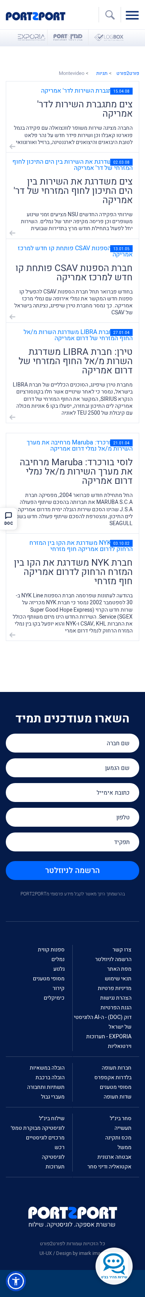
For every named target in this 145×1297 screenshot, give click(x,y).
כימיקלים (54, 998)
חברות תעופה (116, 1068)
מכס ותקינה (118, 1138)
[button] (16, 1281)
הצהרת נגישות (115, 998)
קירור (59, 988)
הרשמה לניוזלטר (72, 870)
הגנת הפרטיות (116, 1008)
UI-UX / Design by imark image (72, 1253)
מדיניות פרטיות (114, 988)
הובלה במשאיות (47, 1068)
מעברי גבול (53, 1097)
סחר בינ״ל (120, 1118)
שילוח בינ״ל (52, 1118)
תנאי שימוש (118, 979)
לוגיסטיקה (53, 1157)
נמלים (58, 959)
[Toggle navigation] (134, 14)
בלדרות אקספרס (112, 1077)
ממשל (124, 1147)
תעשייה (122, 1128)
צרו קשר (122, 950)
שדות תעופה (117, 1097)
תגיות (101, 73)
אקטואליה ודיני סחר (109, 1167)
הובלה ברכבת (50, 1077)
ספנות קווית (51, 950)
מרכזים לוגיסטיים (45, 1138)
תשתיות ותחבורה (46, 1087)
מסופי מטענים (49, 979)
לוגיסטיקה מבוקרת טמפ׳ (38, 1128)
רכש (60, 1147)
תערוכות (55, 1167)
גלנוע (59, 969)
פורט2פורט (127, 73)
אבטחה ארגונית (114, 1157)
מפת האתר (119, 969)
